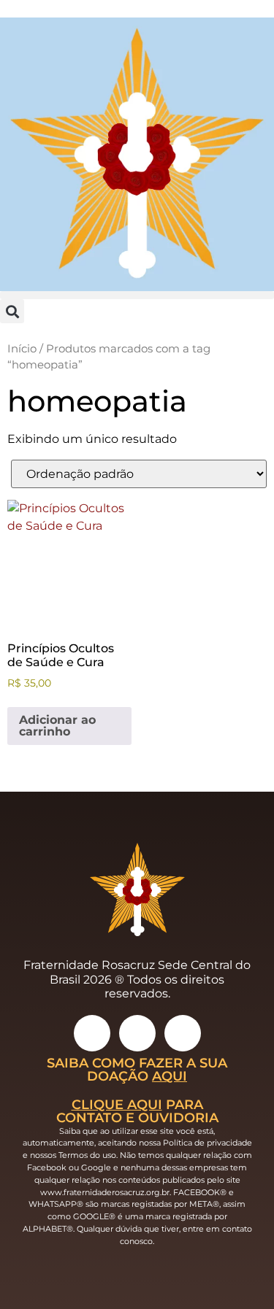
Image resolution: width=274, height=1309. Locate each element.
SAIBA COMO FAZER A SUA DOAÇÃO (137, 1069)
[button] (137, 295)
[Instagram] (92, 1033)
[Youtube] (182, 1033)
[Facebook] (137, 1033)
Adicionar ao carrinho (57, 725)
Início (22, 348)
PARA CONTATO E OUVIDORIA (137, 1111)
